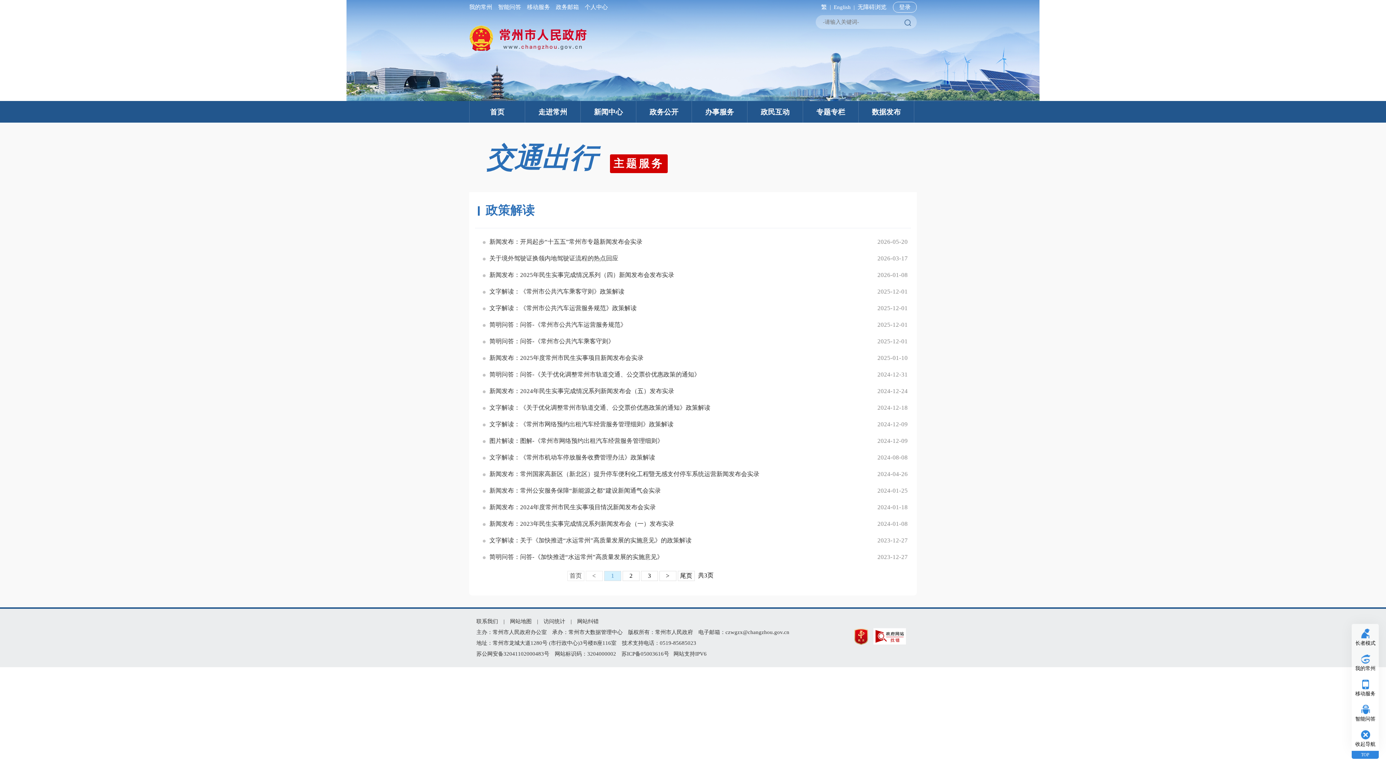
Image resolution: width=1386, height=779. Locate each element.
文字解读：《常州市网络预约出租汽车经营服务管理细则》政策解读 (581, 424)
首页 (497, 112)
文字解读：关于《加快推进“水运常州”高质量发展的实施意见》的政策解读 (590, 540)
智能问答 (509, 7)
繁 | (824, 7)
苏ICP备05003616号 (645, 654)
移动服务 (538, 7)
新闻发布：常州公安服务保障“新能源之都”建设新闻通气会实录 (575, 490)
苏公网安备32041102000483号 (512, 654)
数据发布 (886, 112)
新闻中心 (608, 112)
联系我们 (487, 621)
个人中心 (595, 7)
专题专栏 (830, 112)
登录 (905, 7)
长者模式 (1365, 643)
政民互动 (775, 112)
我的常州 (482, 7)
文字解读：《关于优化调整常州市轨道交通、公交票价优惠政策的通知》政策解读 (599, 407)
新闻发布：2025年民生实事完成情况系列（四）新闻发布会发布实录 (581, 275)
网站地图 (521, 621)
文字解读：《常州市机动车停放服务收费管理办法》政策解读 (572, 457)
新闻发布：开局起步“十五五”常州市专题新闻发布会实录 (565, 241)
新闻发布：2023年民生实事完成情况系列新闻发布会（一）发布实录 (581, 523)
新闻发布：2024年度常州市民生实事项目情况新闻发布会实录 (572, 507)
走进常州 (553, 112)
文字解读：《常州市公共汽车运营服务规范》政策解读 (563, 308)
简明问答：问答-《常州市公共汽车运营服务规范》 (558, 324)
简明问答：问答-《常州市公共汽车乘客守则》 (551, 341)
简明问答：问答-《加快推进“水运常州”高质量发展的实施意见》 (576, 557)
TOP (1365, 754)
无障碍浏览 (872, 7)
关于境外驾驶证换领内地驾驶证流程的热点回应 (553, 258)
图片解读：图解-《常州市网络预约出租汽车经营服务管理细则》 (576, 440)
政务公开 (664, 112)
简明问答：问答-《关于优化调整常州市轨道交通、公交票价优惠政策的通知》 (594, 374)
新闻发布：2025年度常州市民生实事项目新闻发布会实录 (566, 358)
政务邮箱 (567, 7)
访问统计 (554, 621)
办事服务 (719, 112)
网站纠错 (588, 621)
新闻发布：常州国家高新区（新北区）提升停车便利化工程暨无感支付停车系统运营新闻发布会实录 (624, 474)
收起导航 (1365, 744)
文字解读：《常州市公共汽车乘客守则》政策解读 (556, 291)
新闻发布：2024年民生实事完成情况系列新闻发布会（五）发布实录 (581, 391)
